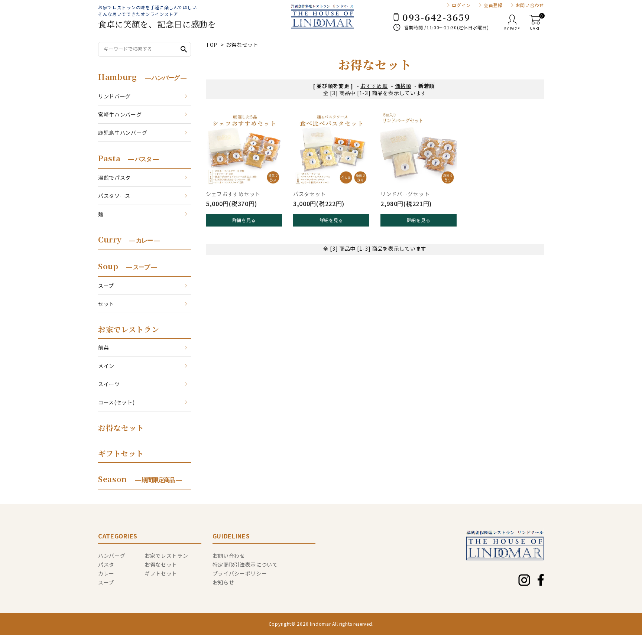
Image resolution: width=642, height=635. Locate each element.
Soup (127, 266)
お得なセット (242, 44)
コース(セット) (116, 402)
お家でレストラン (128, 329)
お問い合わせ (530, 5)
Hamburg (142, 76)
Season (140, 478)
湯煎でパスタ (114, 177)
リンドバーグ (114, 96)
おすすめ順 (374, 85)
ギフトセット (121, 453)
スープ (106, 285)
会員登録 (493, 5)
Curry (128, 239)
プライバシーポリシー (240, 573)
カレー (106, 573)
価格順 (403, 85)
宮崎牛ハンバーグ (120, 114)
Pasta (128, 158)
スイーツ (109, 384)
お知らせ (223, 582)
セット (106, 303)
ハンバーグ (112, 555)
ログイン (461, 5)
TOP (211, 44)
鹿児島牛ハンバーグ (122, 132)
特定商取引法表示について (245, 564)
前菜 (103, 347)
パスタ (106, 564)
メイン (106, 365)
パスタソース (114, 195)
